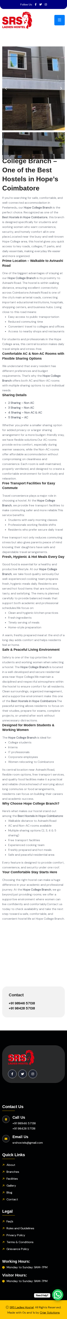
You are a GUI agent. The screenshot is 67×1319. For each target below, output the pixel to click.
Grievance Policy (18, 1249)
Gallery (11, 1186)
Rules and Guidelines (20, 1228)
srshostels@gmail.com (27, 1143)
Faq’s (10, 1221)
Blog (9, 1192)
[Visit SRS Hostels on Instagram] (46, 4)
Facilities (12, 1179)
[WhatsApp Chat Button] (57, 1294)
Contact (12, 1199)
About (11, 1165)
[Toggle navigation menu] (59, 20)
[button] (6, 88)
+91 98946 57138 (22, 1003)
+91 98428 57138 (22, 1008)
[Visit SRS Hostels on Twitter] (40, 4)
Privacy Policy (16, 1235)
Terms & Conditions (20, 1242)
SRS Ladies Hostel (22, 1307)
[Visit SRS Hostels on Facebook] (35, 4)
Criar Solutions (50, 1313)
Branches (13, 1172)
